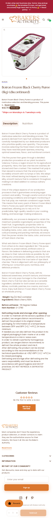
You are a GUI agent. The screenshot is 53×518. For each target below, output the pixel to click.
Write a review (26, 407)
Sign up (26, 487)
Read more (10, 105)
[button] (3, 19)
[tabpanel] (26, 51)
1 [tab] (26, 78)
